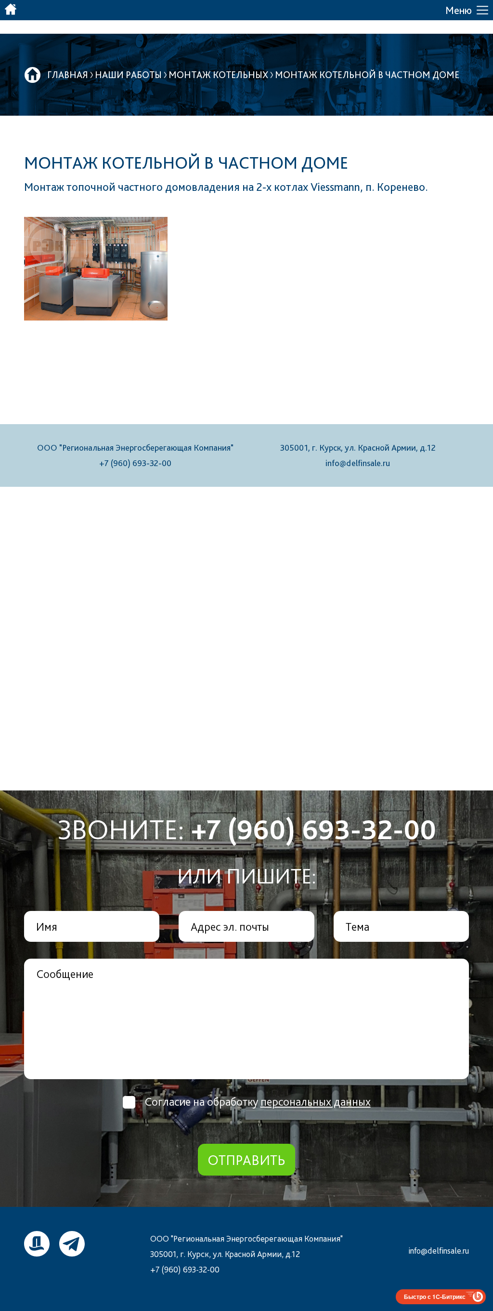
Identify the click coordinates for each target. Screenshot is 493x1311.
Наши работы (128, 75)
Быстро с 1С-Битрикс (435, 1296)
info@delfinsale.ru (357, 463)
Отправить (246, 1159)
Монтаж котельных (218, 75)
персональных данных (315, 1102)
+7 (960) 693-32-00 (135, 463)
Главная (67, 75)
